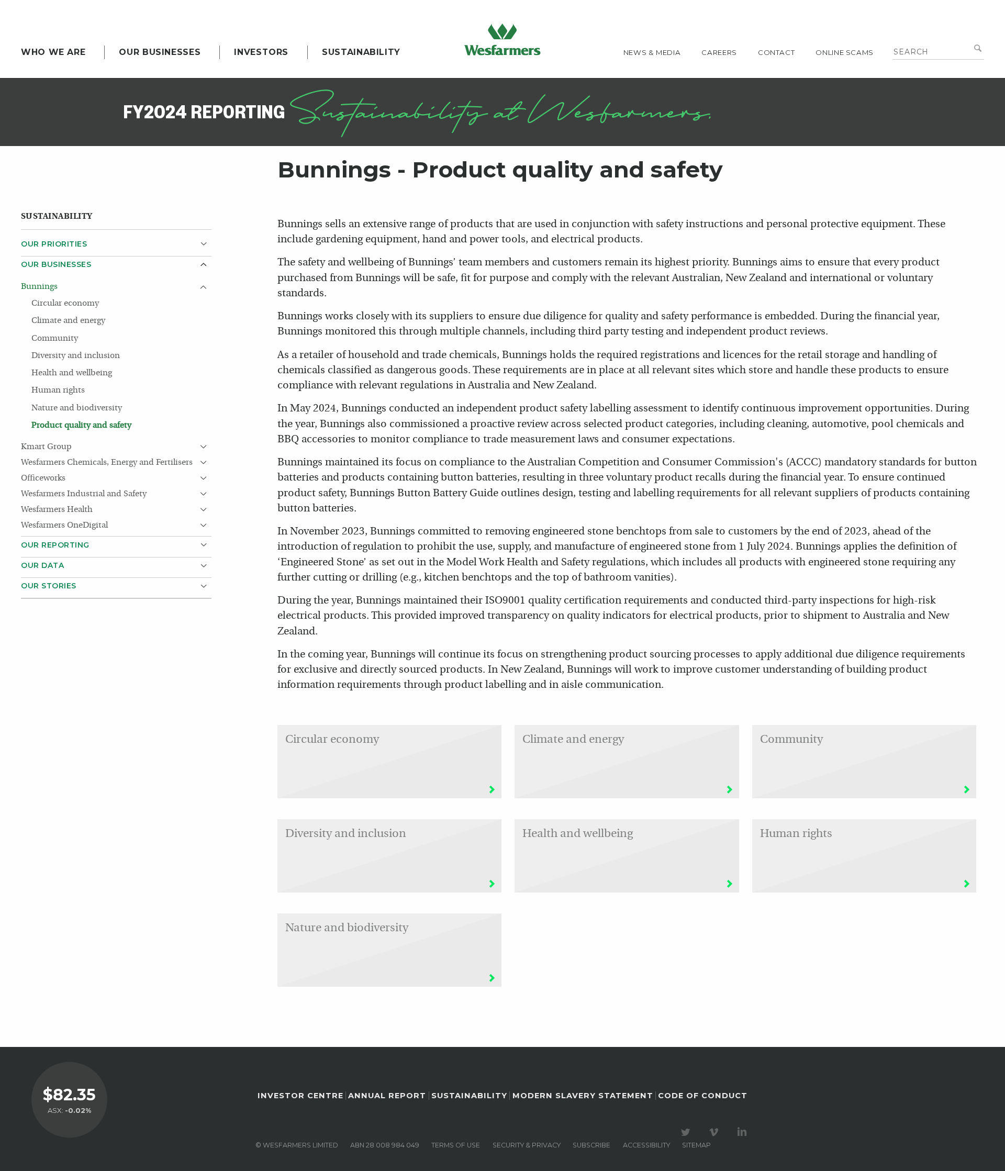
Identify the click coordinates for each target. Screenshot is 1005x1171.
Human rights (58, 390)
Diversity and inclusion (75, 356)
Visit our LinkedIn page (744, 1132)
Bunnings (39, 287)
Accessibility (646, 1145)
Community (54, 338)
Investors (261, 52)
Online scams (845, 52)
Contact (776, 52)
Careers (718, 52)
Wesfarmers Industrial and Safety (85, 494)
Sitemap (696, 1145)
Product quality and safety (81, 425)
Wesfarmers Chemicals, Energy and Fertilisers (107, 463)
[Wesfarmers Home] (502, 39)
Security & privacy (527, 1145)
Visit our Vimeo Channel (715, 1132)
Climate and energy (68, 321)
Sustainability (361, 52)
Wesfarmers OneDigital (64, 525)
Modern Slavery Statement (582, 1095)
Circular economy (65, 303)
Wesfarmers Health (57, 510)
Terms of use (455, 1145)
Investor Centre (300, 1095)
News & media (652, 52)
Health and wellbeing (71, 373)
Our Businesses (159, 52)
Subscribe (591, 1145)
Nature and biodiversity (76, 408)
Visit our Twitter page (687, 1132)
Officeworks (43, 478)
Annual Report (387, 1095)
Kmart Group (46, 447)
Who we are (53, 52)
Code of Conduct (702, 1095)
